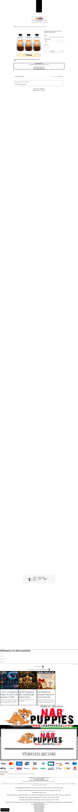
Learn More (53, 38)
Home (15, 26)
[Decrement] (45, 48)
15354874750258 (47, 40)
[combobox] (54, 42)
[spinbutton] (47, 48)
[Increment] (49, 48)
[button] (39, 19)
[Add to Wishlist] (63, 52)
